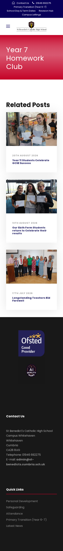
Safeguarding (15, 507)
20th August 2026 (25, 155)
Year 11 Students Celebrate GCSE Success (30, 162)
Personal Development (22, 501)
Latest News (14, 526)
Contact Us (23, 3)
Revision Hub (46, 10)
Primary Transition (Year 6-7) (30, 7)
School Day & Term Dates (21, 10)
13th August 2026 (24, 223)
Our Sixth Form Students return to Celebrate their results (29, 230)
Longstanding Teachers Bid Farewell (31, 299)
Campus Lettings (31, 14)
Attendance (14, 514)
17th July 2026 (22, 293)
